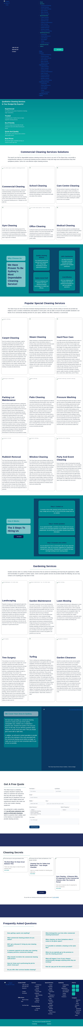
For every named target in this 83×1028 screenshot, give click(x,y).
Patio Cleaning (44, 24)
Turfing (42, 41)
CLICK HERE (55, 897)
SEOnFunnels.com (42, 1023)
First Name (31, 788)
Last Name (57, 788)
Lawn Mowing (44, 37)
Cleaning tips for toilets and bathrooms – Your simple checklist (40, 865)
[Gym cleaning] (44, 815)
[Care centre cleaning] (44, 813)
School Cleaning (45, 7)
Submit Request (34, 827)
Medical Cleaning (45, 14)
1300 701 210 (15, 47)
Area (47, 800)
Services (42, 3)
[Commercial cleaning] (44, 811)
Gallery (41, 46)
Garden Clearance (45, 42)
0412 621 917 (15, 49)
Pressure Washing (45, 25)
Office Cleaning (44, 12)
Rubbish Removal (45, 27)
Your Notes (31, 817)
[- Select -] (44, 809)
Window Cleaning (45, 29)
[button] (44, 49)
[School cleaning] (44, 812)
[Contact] (11, 51)
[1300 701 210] (11, 47)
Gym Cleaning (44, 10)
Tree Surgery (44, 39)
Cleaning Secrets (44, 44)
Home (41, 2)
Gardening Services (45, 32)
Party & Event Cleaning (46, 31)
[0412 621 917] (11, 49)
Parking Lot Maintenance (46, 22)
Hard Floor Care (44, 20)
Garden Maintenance (46, 36)
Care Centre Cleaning (46, 8)
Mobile (30, 800)
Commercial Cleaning (46, 5)
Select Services (33, 807)
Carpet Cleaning (45, 17)
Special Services (44, 15)
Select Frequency (65, 807)
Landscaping (44, 34)
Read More (6, 870)
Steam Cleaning (44, 19)
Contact (14, 51)
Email (30, 794)
